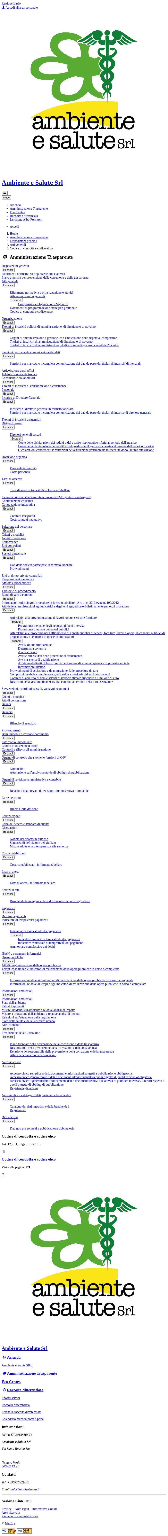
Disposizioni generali (23, 241)
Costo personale (20, 472)
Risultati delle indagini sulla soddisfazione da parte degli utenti (50, 901)
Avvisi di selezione (14, 538)
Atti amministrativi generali (27, 296)
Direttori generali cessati (25, 434)
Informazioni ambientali (17, 991)
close (6, 197)
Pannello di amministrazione (20, 1516)
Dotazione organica (14, 457)
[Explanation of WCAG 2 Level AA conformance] (24, 1532)
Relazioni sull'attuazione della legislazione (29, 1017)
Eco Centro (11, 1382)
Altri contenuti (11, 1024)
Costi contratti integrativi (26, 519)
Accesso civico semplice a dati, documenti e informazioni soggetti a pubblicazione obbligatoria (71, 1073)
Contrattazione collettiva (17, 501)
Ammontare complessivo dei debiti (32, 946)
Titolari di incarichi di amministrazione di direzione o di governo (51, 341)
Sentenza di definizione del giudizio (33, 842)
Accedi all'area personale (21, 7)
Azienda (14, 1357)
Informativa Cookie (44, 1509)
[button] (15, 205)
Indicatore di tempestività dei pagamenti (35, 931)
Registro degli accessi (24, 1088)
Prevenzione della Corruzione (21, 1032)
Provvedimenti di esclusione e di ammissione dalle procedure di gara (54, 670)
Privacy (6, 1509)
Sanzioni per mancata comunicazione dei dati (31, 352)
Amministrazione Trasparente (29, 237)
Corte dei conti (11, 797)
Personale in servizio (23, 468)
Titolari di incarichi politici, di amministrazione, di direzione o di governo (49, 326)
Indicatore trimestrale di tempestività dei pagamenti (50, 943)
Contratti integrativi (22, 516)
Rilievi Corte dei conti (24, 809)
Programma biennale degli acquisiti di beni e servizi (51, 625)
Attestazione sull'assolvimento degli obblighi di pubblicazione (49, 772)
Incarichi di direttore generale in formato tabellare (41, 409)
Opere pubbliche (12, 957)
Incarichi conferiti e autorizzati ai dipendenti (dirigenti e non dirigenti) (46, 497)
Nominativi (17, 768)
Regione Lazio (11, 3)
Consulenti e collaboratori (18, 378)
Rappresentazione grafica (18, 579)
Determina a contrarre (32, 648)
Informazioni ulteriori (31, 667)
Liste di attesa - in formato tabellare (32, 883)
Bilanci (6, 704)
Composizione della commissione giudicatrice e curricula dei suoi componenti (60, 674)
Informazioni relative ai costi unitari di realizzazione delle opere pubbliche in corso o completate (71, 980)
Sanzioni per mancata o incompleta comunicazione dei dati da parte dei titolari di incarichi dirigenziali (75, 363)
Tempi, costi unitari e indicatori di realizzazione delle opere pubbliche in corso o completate (60, 969)
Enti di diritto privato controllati (22, 575)
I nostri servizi (11, 1398)
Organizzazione (12, 318)
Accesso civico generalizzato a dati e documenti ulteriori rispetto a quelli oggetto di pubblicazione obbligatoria (81, 1077)
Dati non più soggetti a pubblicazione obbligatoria (42, 1128)
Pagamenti (8, 908)
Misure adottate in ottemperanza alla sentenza (39, 846)
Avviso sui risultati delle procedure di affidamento (50, 656)
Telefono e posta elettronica (19, 374)
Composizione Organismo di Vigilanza (43, 304)
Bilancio (7, 712)
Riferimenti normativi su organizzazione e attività (33, 274)
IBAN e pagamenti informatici (21, 953)
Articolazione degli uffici (18, 370)
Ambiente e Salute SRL (17, 1365)
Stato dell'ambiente (14, 1002)
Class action (9, 827)
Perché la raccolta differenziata (21, 1412)
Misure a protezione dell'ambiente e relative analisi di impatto (41, 1013)
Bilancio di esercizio (23, 723)
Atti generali (18, 244)
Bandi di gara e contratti (17, 594)
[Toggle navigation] (5, 193)
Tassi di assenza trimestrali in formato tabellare (40, 490)
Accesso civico (11, 1062)
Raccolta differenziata (25, 1390)
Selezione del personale (17, 526)
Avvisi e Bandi (27, 652)
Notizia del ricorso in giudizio (29, 839)
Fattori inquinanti (13, 1006)
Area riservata (11, 1512)
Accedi (14, 226)
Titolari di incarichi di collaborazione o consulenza (34, 386)
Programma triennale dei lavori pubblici (43, 629)
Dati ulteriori (10, 1117)
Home (14, 233)
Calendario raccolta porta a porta (23, 1419)
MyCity (10, 1523)
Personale (8, 389)
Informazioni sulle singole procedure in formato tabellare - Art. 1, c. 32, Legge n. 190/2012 (60, 602)
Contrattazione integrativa (18, 504)
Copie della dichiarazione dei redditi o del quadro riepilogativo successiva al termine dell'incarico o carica (86, 446)
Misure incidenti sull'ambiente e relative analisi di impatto (38, 1010)
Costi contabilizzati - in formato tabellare (36, 864)
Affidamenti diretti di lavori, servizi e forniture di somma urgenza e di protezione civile (73, 663)
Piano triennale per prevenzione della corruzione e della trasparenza (45, 277)
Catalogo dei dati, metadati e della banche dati (39, 1106)
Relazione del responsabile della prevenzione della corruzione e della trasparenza (62, 1051)
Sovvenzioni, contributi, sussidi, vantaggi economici (35, 688)
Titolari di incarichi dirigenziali (21, 419)
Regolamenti (18, 1110)
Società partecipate (14, 553)
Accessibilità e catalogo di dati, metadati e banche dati (36, 1095)
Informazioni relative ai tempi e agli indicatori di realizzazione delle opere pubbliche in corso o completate (78, 984)
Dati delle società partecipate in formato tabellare (41, 565)
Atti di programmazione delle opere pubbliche (31, 965)
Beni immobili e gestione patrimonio (25, 734)
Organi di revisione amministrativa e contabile (31, 779)
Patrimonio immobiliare (17, 742)
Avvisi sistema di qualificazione (38, 659)
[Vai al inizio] (3, 1174)
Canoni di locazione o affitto (20, 745)
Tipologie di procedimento (19, 591)
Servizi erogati (11, 816)
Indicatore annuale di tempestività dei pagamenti (49, 939)
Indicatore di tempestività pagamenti (25, 920)
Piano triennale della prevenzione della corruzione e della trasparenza (54, 1044)
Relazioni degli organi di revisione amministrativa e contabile (49, 790)
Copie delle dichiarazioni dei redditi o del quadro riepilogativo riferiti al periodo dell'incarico (77, 442)
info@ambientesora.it (25, 1489)
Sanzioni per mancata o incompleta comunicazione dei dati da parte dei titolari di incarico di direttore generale (80, 412)
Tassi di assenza (12, 479)
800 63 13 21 (10, 1466)
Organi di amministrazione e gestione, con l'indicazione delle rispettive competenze (63, 338)
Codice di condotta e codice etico (31, 311)
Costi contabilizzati (14, 853)
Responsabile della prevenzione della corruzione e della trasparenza (53, 1047)
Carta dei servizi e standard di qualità (25, 824)
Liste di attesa (10, 871)
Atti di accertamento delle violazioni (33, 1055)
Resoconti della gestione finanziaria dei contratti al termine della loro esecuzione (61, 681)
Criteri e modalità (13, 534)
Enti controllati (11, 545)
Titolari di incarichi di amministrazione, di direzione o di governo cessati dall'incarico (64, 345)
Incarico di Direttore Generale (21, 397)
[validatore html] (9, 1532)
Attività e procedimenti (16, 583)
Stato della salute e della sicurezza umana (28, 1021)
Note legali (22, 1509)
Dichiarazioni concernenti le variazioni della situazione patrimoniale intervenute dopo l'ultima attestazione (86, 450)
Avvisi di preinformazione (35, 644)
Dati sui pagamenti (14, 916)
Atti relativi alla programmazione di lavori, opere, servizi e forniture (53, 617)
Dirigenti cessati (12, 423)
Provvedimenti (19, 568)
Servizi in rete (10, 890)
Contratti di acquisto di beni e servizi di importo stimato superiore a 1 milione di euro (64, 678)
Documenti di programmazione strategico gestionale (43, 308)
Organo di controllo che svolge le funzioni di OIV (34, 757)
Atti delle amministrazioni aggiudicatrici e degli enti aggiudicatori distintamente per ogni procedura (65, 606)
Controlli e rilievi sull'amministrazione (26, 749)
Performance (10, 542)
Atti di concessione (14, 700)
